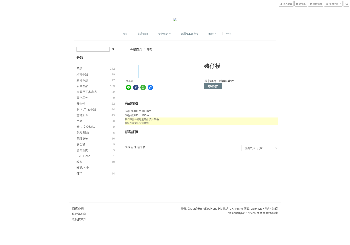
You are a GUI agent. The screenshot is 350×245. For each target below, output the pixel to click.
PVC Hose (83, 156)
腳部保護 (82, 80)
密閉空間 (82, 150)
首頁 (125, 33)
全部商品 (136, 49)
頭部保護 (82, 74)
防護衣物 (82, 138)
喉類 (211, 33)
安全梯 (81, 144)
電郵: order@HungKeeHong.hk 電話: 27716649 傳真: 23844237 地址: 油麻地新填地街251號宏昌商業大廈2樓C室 (229, 210)
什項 (228, 33)
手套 (79, 121)
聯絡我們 (213, 86)
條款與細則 (79, 214)
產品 (79, 68)
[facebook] (136, 87)
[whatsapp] (143, 87)
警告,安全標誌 (86, 127)
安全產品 (163, 33)
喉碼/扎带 (83, 167)
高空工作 (82, 97)
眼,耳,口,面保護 (86, 109)
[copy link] (150, 87)
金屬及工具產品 (190, 33)
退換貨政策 (79, 219)
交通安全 (82, 115)
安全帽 (81, 103)
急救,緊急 (83, 132)
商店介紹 (143, 33)
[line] (128, 87)
